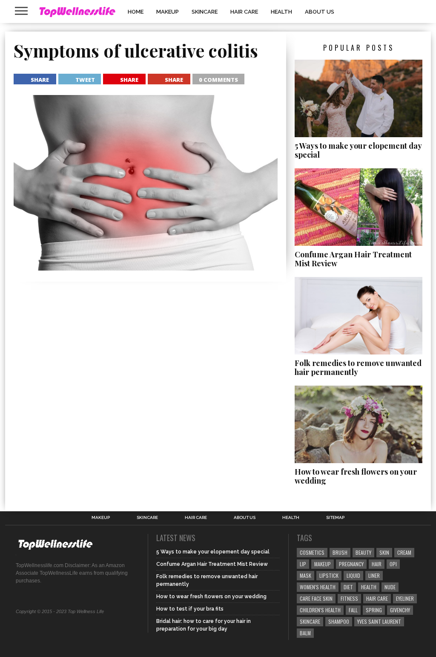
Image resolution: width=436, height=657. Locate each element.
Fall (353, 610)
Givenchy (400, 610)
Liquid (353, 575)
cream (404, 552)
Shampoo (338, 621)
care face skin (316, 598)
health (368, 587)
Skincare (205, 12)
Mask (305, 575)
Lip (303, 564)
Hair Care (244, 12)
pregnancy (351, 564)
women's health (318, 587)
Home (135, 12)
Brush (340, 552)
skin (384, 552)
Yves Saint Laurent (379, 621)
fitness (349, 598)
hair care (377, 598)
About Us (319, 12)
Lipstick (328, 575)
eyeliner (405, 598)
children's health (320, 610)
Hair (377, 564)
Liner (374, 575)
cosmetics (312, 552)
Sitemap (335, 518)
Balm (305, 633)
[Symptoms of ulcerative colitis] (146, 267)
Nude (390, 587)
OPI (393, 564)
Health (281, 12)
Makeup (167, 12)
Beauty (363, 552)
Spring (374, 610)
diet (348, 587)
